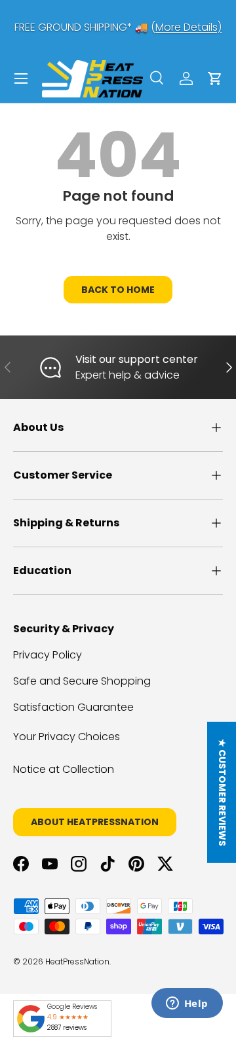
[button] (215, 78)
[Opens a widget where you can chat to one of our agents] (187, 1004)
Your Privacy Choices (66, 736)
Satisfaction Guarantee (73, 707)
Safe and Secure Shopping (82, 680)
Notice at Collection (63, 769)
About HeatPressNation (95, 821)
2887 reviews (67, 1027)
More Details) (188, 27)
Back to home (118, 289)
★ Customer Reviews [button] (222, 791)
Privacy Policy (47, 654)
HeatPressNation (77, 961)
